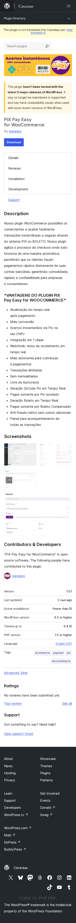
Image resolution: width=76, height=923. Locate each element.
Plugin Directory (15, 18)
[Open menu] (69, 6)
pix (68, 652)
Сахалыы (21, 868)
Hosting (10, 773)
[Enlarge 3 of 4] (31, 475)
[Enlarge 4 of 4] (66, 498)
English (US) (64, 643)
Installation (16, 179)
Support (14, 200)
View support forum (18, 734)
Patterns (46, 780)
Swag (46, 815)
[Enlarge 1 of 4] (31, 449)
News (8, 766)
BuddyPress (15, 849)
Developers (12, 808)
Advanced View (16, 673)
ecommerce (42, 652)
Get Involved (50, 793)
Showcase (48, 759)
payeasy (15, 131)
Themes (46, 766)
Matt (9, 835)
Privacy (9, 780)
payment (58, 652)
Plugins (45, 773)
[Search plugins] (47, 46)
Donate (47, 808)
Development (18, 189)
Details (13, 158)
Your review (12, 703)
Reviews (14, 168)
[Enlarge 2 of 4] (66, 449)
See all (67, 703)
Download (14, 142)
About (8, 759)
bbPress (12, 842)
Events (45, 800)
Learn (8, 793)
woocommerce (61, 661)
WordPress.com (18, 828)
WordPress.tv (16, 815)
